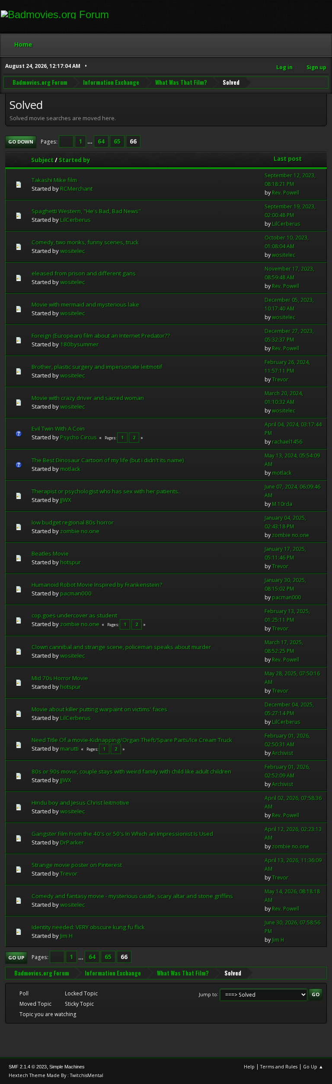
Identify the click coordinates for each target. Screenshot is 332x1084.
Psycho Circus (78, 437)
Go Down (20, 141)
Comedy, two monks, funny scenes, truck (85, 242)
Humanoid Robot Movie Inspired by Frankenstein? (97, 584)
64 (101, 141)
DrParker (72, 842)
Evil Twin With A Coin (58, 428)
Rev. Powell (285, 192)
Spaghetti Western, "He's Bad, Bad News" (86, 211)
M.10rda (282, 504)
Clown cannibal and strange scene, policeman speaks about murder (121, 647)
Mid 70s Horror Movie (60, 678)
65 (117, 141)
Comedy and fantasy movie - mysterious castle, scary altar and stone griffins (132, 896)
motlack (70, 469)
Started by (74, 160)
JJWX (65, 500)
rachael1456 (287, 441)
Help (249, 1066)
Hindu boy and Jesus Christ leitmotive (80, 802)
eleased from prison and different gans (84, 273)
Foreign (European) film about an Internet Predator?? (101, 335)
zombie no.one (79, 531)
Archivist (282, 753)
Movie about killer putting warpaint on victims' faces (99, 709)
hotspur (70, 562)
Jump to (208, 994)
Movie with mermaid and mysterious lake (85, 304)
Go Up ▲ (313, 1066)
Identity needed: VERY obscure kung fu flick (88, 927)
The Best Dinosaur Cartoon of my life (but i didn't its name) (108, 460)
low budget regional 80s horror (73, 522)
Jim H (66, 936)
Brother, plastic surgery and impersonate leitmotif (97, 367)
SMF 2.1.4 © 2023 (28, 1066)
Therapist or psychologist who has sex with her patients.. (106, 491)
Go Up (16, 957)
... (90, 141)
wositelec (72, 251)
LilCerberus (75, 220)
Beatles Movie (50, 553)
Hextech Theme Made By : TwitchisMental (56, 1075)
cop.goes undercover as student (74, 615)
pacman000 (76, 593)
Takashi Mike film (54, 180)
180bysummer (79, 344)
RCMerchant (76, 188)
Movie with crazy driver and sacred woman (88, 398)
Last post (288, 159)
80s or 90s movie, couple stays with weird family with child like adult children (131, 771)
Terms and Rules (278, 1066)
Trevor (280, 379)
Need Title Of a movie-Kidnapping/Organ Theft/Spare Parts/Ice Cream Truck (132, 740)
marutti (69, 748)
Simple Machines (67, 1066)
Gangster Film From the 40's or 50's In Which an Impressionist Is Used (122, 834)
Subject (42, 160)
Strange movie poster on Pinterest (77, 865)
